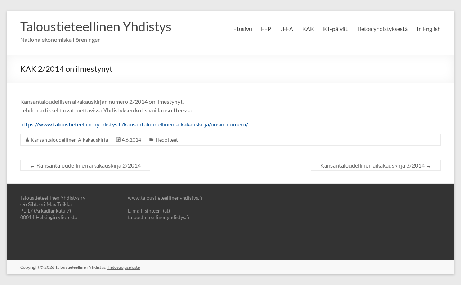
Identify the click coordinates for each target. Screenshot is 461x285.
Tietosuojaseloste (123, 267)
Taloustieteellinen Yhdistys (95, 26)
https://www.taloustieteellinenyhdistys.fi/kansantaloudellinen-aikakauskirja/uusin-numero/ (134, 124)
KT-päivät (335, 28)
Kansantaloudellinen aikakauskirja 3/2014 (375, 165)
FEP (266, 28)
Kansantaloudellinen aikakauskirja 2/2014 (85, 165)
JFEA (286, 28)
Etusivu (242, 28)
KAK (308, 28)
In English (429, 28)
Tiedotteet (166, 140)
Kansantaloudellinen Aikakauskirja (69, 140)
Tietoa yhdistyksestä (382, 28)
